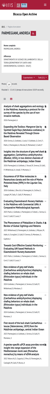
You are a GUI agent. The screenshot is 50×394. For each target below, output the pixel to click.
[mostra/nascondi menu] (45, 5)
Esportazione (28, 77)
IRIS (3, 26)
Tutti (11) (41, 77)
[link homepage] (8, 5)
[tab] (5, 99)
